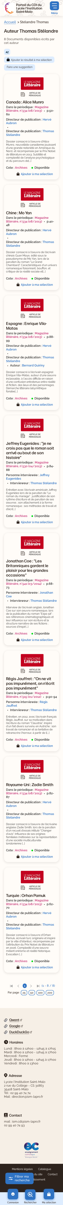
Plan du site (35, 1174)
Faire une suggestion (19, 67)
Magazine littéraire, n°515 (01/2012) (27, 694)
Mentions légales (22, 1169)
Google (14, 1026)
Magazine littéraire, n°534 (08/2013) (27, 109)
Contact (52, 1174)
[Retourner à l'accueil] (9, 8)
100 (40, 992)
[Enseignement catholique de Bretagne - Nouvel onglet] (31, 1150)
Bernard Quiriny (33, 365)
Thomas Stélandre (43, 483)
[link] (11, 986)
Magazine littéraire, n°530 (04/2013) (27, 464)
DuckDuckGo (19, 1032)
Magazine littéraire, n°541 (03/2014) (27, 582)
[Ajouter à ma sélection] (19, 174)
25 (24, 992)
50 (31, 992)
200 (49, 992)
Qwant (14, 1020)
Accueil (10, 22)
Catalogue (44, 1169)
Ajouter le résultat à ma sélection (31, 60)
